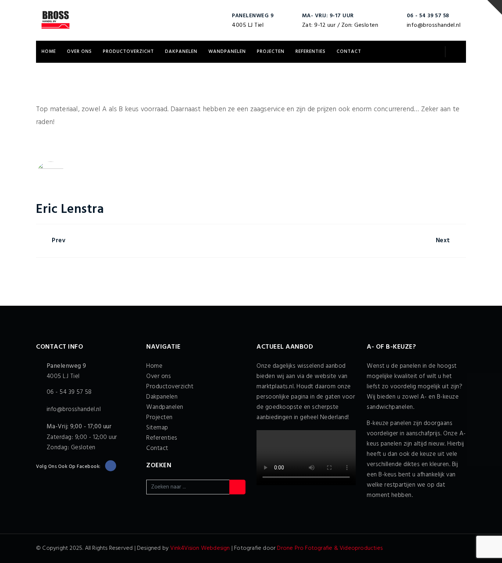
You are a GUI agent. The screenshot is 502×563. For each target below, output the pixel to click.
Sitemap (157, 428)
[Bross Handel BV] (55, 20)
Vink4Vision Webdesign (200, 548)
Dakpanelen (181, 51)
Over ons (79, 51)
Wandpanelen (227, 51)
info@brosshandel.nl (434, 25)
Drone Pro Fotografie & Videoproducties (330, 548)
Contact (349, 51)
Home (49, 51)
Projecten (270, 51)
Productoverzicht (128, 51)
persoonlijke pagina (283, 397)
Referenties (310, 51)
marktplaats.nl (275, 387)
